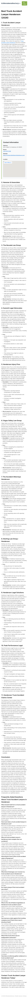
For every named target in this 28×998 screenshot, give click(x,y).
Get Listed (24, 3)
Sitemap (25, 996)
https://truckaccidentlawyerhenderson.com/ (14, 155)
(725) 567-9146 (7, 151)
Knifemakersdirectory (10, 3)
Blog (20, 3)
